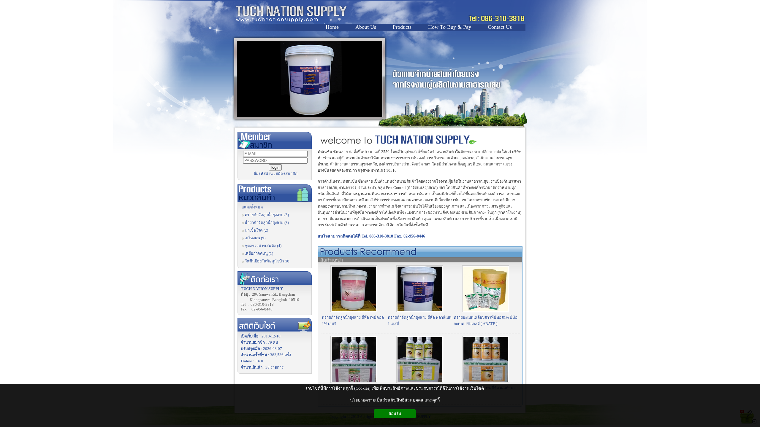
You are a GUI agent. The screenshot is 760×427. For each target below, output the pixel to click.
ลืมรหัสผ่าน (263, 173)
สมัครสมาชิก (286, 173)
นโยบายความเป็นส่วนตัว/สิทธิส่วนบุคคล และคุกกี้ (395, 400)
